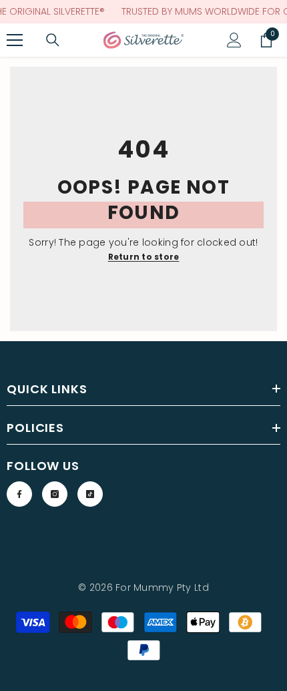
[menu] (15, 40)
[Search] (53, 40)
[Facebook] (19, 494)
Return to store (144, 256)
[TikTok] (90, 494)
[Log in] (234, 40)
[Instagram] (54, 494)
